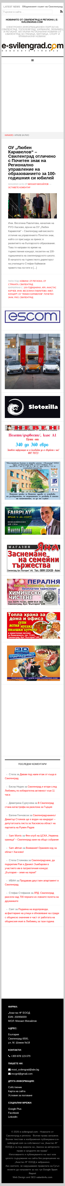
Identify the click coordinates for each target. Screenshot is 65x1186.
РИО (16, 297)
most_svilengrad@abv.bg (25, 1069)
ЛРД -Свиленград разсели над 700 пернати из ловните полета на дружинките (32, 896)
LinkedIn (12, 1116)
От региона (36, 281)
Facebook (13, 1112)
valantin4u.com (44, 1177)
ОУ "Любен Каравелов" (30, 294)
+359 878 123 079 (20, 1056)
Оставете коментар (19, 187)
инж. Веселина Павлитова (32, 291)
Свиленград (26, 284)
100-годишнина (32, 287)
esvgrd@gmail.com (22, 1073)
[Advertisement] (32, 97)
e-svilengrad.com (29, 1131)
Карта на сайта (16, 1091)
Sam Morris (15, 835)
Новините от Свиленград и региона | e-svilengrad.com (32, 20)
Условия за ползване (20, 1095)
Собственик (15, 1087)
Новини (24, 281)
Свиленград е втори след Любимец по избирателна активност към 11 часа (31, 790)
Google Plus (15, 1108)
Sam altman (15, 847)
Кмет (50, 291)
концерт (12, 294)
